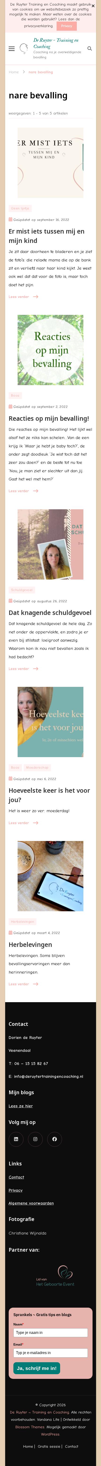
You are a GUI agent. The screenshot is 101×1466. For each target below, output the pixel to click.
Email (18, 1344)
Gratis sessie (49, 1446)
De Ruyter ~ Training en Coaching (56, 43)
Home (28, 1446)
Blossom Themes (29, 1427)
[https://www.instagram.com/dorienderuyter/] (35, 1139)
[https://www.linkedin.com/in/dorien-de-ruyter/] (16, 1139)
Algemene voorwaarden (31, 1203)
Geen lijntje (20, 208)
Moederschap (37, 768)
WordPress (50, 1434)
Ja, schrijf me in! (37, 1368)
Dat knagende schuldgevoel (50, 612)
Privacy (66, 26)
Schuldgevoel (22, 590)
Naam (18, 1324)
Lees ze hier (21, 1106)
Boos (15, 396)
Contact (16, 1177)
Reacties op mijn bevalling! (49, 418)
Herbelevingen (22, 922)
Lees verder (19, 296)
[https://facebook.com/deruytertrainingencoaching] (54, 1139)
